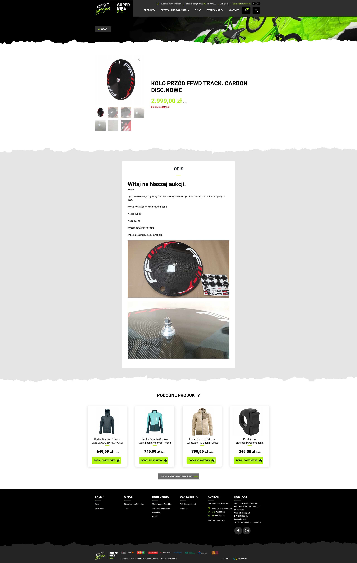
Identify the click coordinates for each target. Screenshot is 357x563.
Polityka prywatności (188, 504)
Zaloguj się (156, 512)
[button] (139, 59)
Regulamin (184, 508)
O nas (126, 508)
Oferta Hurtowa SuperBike (133, 504)
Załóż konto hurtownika (161, 508)
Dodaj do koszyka (104, 460)
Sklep (97, 504)
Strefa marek (99, 508)
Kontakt (155, 517)
